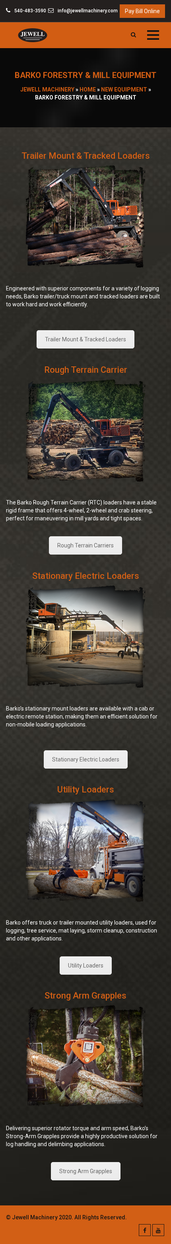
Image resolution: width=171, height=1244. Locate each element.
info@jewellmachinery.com (87, 11)
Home (88, 89)
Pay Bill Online (142, 11)
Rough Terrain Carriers (85, 545)
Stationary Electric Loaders (85, 759)
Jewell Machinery (47, 89)
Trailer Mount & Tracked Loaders (85, 339)
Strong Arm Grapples (85, 1171)
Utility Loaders (85, 965)
